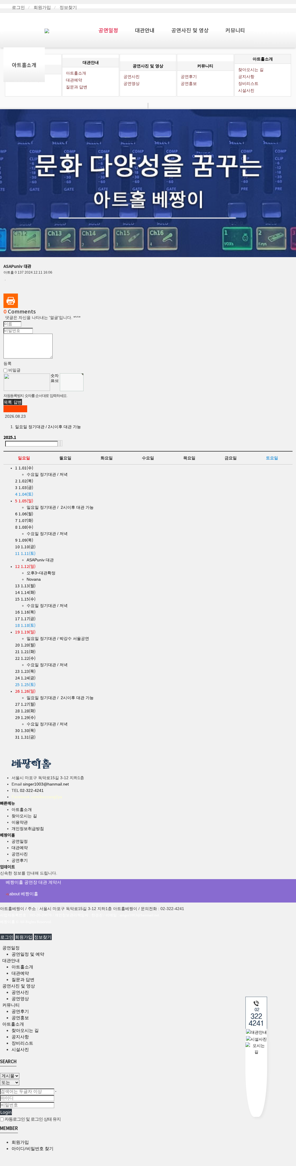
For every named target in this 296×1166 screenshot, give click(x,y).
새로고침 (54, 386)
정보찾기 (68, 7)
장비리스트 (248, 83)
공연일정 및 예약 (28, 954)
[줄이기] (28, 369)
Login (6, 1112)
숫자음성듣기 (55, 378)
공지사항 (20, 1036)
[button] (8, 402)
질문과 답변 (76, 87)
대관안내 (145, 30)
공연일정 (108, 30)
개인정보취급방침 (28, 828)
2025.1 (9, 437)
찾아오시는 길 (24, 816)
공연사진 (20, 854)
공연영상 (131, 83)
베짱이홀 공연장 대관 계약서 (33, 882)
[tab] (148, 947)
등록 (7, 363)
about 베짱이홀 (22, 893)
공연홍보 (189, 83)
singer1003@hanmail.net (46, 784)
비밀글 (14, 370)
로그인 (18, 7)
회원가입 (42, 7)
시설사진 (246, 90)
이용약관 (20, 822)
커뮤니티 (235, 30)
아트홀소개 (24, 64)
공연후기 (20, 860)
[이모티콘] (21, 369)
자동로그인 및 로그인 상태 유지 (32, 1119)
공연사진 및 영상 (190, 30)
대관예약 (20, 847)
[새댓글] (23, 369)
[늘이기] (26, 369)
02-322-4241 (32, 790)
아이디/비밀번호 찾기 (32, 1148)
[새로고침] (25, 369)
